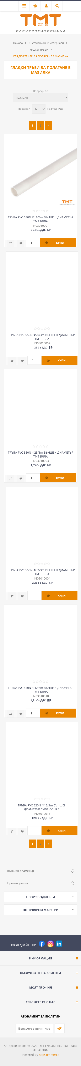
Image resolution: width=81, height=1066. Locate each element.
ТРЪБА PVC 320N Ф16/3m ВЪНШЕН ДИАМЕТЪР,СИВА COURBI (42, 807)
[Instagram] (50, 943)
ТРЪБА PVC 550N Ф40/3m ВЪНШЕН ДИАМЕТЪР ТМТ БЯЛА (40, 690)
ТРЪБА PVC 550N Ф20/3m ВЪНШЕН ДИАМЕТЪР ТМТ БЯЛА (42, 337)
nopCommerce (49, 1055)
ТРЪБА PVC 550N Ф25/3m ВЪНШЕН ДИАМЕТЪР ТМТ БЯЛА (40, 454)
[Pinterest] (68, 943)
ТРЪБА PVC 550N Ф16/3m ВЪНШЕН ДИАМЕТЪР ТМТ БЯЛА (40, 219)
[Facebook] (41, 943)
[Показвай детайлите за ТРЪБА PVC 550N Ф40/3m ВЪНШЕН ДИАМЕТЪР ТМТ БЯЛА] (40, 641)
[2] (48, 125)
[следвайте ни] (59, 943)
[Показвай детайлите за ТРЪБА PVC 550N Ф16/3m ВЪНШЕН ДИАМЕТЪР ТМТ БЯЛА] (40, 170)
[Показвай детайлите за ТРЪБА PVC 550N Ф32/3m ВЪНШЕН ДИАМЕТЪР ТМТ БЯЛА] (42, 523)
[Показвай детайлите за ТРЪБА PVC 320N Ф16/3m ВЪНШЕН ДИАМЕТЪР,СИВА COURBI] (42, 758)
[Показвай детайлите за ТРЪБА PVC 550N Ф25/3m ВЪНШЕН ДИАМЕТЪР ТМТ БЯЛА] (40, 405)
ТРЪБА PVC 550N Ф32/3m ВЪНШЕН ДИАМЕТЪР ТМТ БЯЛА (42, 572)
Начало (18, 43)
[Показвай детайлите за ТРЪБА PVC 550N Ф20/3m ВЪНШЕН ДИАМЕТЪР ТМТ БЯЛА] (42, 288)
